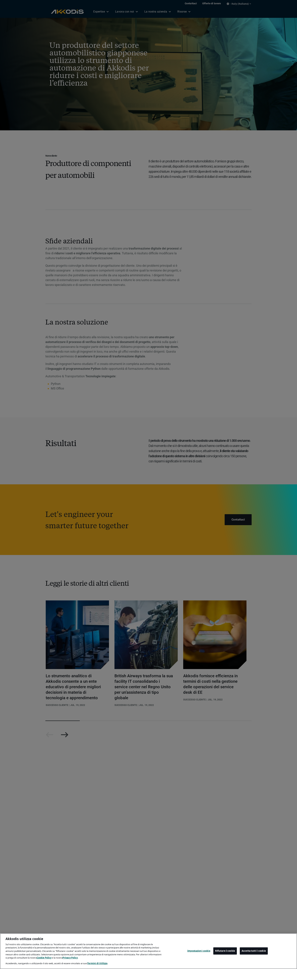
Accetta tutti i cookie (254, 950)
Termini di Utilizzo (97, 963)
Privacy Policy (70, 957)
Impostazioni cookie (198, 950)
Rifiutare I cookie (225, 950)
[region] (148, 951)
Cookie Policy (44, 957)
